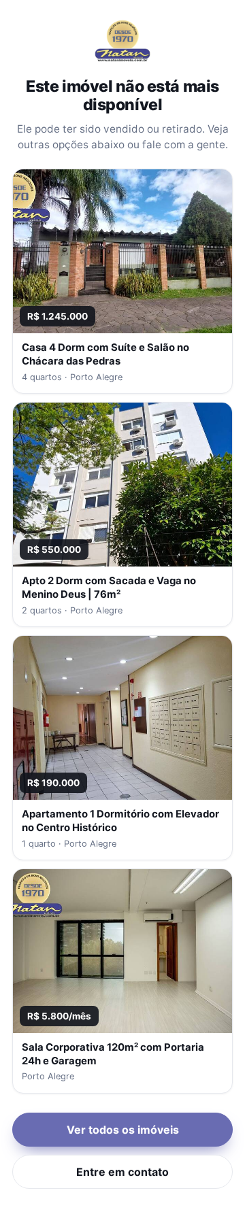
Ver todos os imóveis (123, 1129)
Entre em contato (122, 1172)
